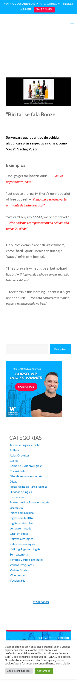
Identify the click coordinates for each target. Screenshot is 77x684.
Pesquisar (60, 349)
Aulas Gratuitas (20, 455)
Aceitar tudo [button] (43, 670)
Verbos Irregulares (22, 565)
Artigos (14, 450)
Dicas (13, 481)
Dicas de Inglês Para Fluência (28, 486)
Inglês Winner (41, 601)
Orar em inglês (19, 533)
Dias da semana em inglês (26, 476)
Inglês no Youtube (21, 523)
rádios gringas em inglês (25, 549)
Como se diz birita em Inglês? (24, 50)
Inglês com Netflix (21, 518)
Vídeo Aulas (17, 575)
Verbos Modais (20, 570)
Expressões (17, 497)
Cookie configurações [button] (18, 670)
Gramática (16, 507)
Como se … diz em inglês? (26, 465)
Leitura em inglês (20, 528)
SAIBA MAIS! (44, 9)
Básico (14, 460)
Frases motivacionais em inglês (29, 502)
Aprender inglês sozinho (25, 445)
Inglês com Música (22, 512)
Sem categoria (19, 554)
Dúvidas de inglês (21, 492)
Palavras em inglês (21, 538)
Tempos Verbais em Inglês (26, 559)
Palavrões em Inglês (22, 544)
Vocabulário (17, 580)
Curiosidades (18, 471)
